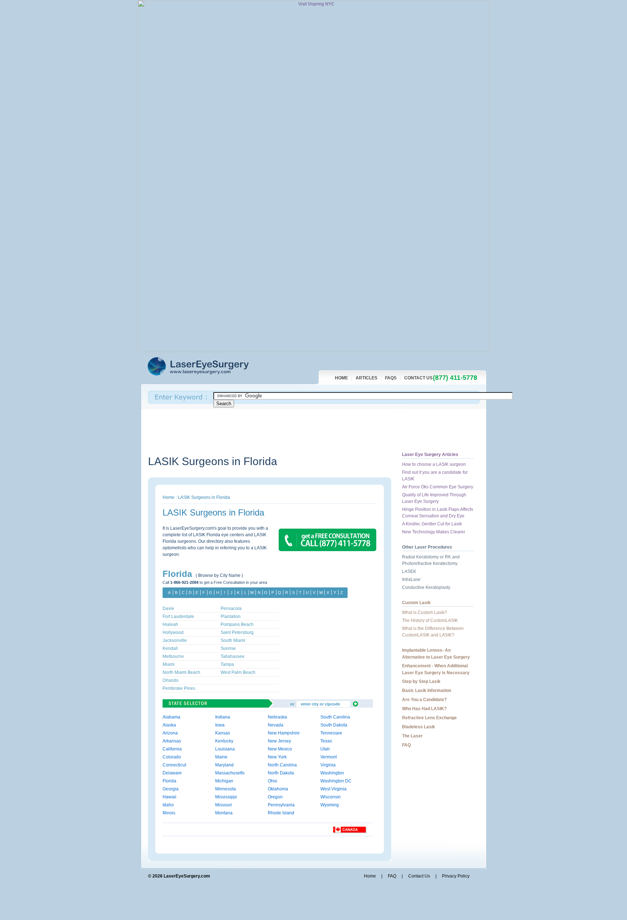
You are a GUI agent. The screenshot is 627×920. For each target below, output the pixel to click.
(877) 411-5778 (455, 377)
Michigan (224, 780)
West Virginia (333, 788)
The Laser (412, 735)
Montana (224, 812)
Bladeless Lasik (418, 726)
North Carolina (282, 765)
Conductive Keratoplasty (426, 587)
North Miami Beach (181, 672)
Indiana (222, 717)
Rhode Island (281, 812)
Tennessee (331, 733)
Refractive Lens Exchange (429, 717)
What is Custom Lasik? (424, 612)
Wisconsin (330, 796)
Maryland (224, 765)
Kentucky (224, 741)
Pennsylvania (281, 804)
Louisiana (225, 749)
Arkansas (172, 741)
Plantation (231, 616)
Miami (169, 664)
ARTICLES (366, 377)
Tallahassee (233, 656)
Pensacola (231, 608)
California (172, 749)
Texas (326, 741)
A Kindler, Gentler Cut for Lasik (432, 523)
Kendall (170, 648)
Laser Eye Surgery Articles (430, 454)
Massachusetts (230, 773)
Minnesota (225, 788)
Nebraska (277, 717)
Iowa (220, 725)
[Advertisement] (280, 429)
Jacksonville (175, 640)
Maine (221, 757)
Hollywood (173, 632)
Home (169, 497)
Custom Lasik (416, 602)
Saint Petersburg (237, 632)
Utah (325, 749)
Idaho (168, 804)
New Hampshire (284, 733)
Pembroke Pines (179, 688)
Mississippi (226, 796)
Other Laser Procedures (427, 547)
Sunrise (228, 648)
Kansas (222, 733)
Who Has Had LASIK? (424, 708)
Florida (260, 461)
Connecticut (174, 765)
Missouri (223, 804)
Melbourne (173, 656)
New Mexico (280, 749)
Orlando (171, 680)
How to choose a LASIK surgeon (434, 464)
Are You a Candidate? (424, 699)
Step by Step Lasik (421, 681)
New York (277, 757)
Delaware (172, 773)
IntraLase (411, 579)
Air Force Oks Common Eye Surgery (437, 486)
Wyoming (329, 804)
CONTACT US (418, 377)
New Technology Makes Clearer (433, 531)
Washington (332, 773)
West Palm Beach (238, 672)
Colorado (172, 757)
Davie (168, 608)
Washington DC (336, 780)
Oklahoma (278, 788)
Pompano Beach (237, 624)
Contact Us (419, 876)
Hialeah (170, 624)
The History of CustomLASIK (430, 620)
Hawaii (169, 796)
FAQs (391, 377)
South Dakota (333, 725)
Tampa (227, 664)
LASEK (409, 571)
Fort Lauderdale (178, 616)
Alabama (171, 717)
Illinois (169, 812)
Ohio (272, 780)
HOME (341, 377)
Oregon (275, 796)
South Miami (233, 640)
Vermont (328, 757)
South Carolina (335, 717)
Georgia (171, 788)
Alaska (169, 725)
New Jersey (279, 741)
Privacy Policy (456, 876)
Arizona (170, 733)
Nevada (275, 725)
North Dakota (281, 773)
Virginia (328, 765)
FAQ (406, 745)
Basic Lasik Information (426, 690)
